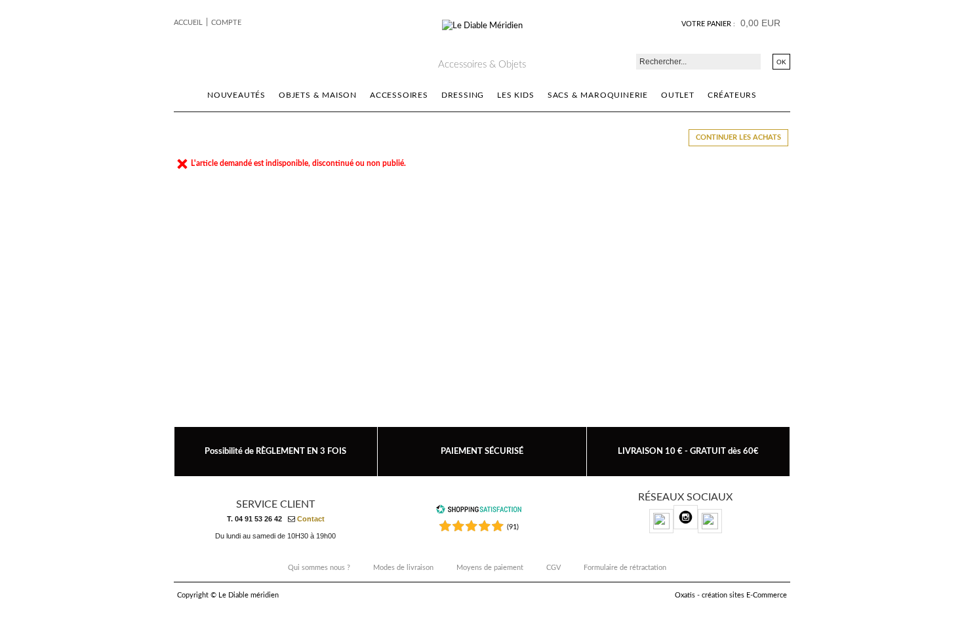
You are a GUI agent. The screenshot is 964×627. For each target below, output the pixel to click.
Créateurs (732, 95)
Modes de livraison (403, 567)
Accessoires (399, 95)
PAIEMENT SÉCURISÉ (482, 451)
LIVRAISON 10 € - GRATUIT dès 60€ (688, 451)
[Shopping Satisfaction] (478, 512)
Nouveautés (236, 95)
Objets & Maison (318, 95)
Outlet (677, 95)
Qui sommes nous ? (319, 567)
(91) (513, 527)
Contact (311, 519)
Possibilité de (275, 451)
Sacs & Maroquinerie (598, 95)
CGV (553, 567)
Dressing (462, 95)
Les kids (515, 95)
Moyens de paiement (489, 567)
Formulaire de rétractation (625, 567)
